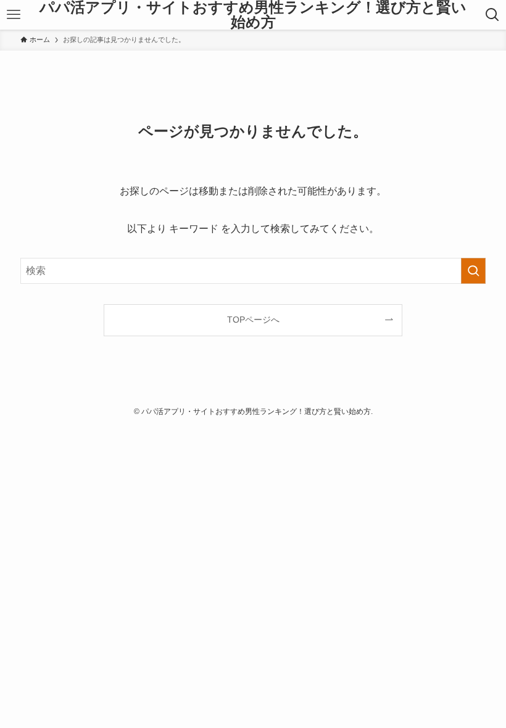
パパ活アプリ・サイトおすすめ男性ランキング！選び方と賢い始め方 (253, 15)
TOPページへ (253, 320)
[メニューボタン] (13, 15)
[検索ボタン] (492, 15)
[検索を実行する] (473, 271)
